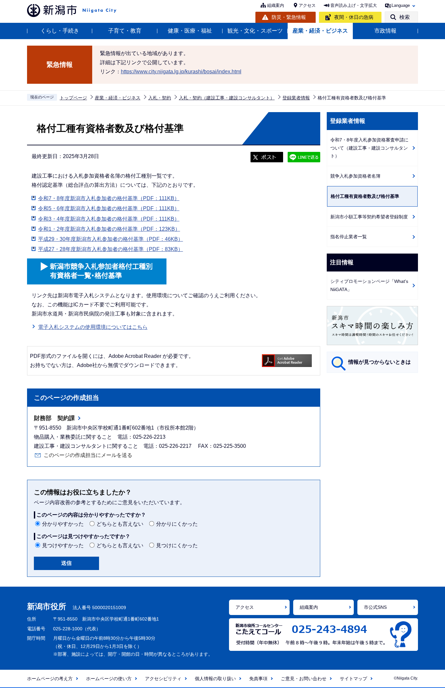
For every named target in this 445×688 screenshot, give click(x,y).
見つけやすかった (63, 545)
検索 (404, 17)
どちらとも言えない (119, 524)
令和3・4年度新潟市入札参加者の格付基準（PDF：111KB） (108, 219)
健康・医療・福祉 (190, 31)
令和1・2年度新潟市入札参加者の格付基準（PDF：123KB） (109, 229)
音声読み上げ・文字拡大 (353, 5)
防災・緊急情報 (289, 17)
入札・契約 (159, 97)
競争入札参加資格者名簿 (355, 176)
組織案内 (275, 5)
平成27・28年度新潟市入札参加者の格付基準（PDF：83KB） (110, 249)
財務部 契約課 (54, 418)
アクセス (307, 5)
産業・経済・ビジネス (320, 31)
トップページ (73, 97)
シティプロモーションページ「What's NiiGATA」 (369, 285)
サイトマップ (353, 678)
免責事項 (258, 678)
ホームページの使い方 (109, 678)
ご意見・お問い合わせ (303, 678)
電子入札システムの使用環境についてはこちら (93, 327)
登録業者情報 (296, 97)
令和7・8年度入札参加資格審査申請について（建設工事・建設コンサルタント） (369, 147)
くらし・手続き (59, 31)
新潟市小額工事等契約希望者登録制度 (369, 216)
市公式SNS (375, 607)
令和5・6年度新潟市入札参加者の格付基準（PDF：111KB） (108, 208)
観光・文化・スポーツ (255, 31)
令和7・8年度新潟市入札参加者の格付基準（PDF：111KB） (108, 198)
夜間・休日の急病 (353, 17)
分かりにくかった (177, 524)
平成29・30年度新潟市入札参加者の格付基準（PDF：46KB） (110, 239)
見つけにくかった (177, 545)
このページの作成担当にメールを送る (88, 455)
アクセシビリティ (163, 678)
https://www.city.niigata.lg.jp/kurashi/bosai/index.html (181, 71)
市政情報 (385, 31)
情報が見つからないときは (379, 362)
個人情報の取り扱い (215, 678)
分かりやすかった (63, 524)
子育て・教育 (124, 31)
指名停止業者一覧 (348, 236)
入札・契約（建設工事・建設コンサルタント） (227, 97)
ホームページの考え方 (50, 678)
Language (401, 5)
